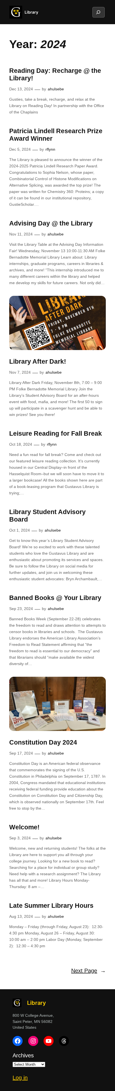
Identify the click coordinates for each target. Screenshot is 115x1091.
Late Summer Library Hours (51, 905)
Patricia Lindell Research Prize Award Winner (55, 134)
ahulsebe (56, 89)
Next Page (88, 971)
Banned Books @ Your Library (55, 597)
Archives (23, 1055)
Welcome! (24, 827)
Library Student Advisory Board (47, 515)
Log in (20, 1078)
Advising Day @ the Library (51, 223)
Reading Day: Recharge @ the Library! (55, 74)
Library (31, 12)
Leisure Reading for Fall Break (55, 433)
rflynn (50, 149)
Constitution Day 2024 (43, 742)
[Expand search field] (98, 12)
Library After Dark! (37, 361)
